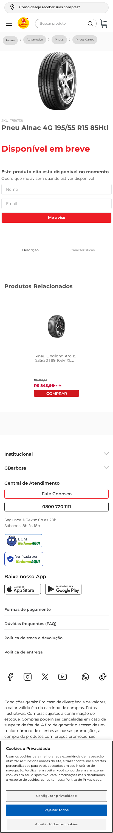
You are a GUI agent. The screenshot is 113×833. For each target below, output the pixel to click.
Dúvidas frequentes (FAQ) (30, 623)
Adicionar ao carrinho (56, 393)
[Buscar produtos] (90, 23)
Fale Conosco (57, 493)
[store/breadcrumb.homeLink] (10, 40)
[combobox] (66, 23)
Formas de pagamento (27, 609)
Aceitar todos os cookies (56, 824)
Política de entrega (23, 652)
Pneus (59, 39)
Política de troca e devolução (33, 637)
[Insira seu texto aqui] (102, 678)
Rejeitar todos (56, 810)
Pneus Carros (85, 39)
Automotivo (35, 39)
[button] (44, 7)
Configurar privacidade (56, 796)
